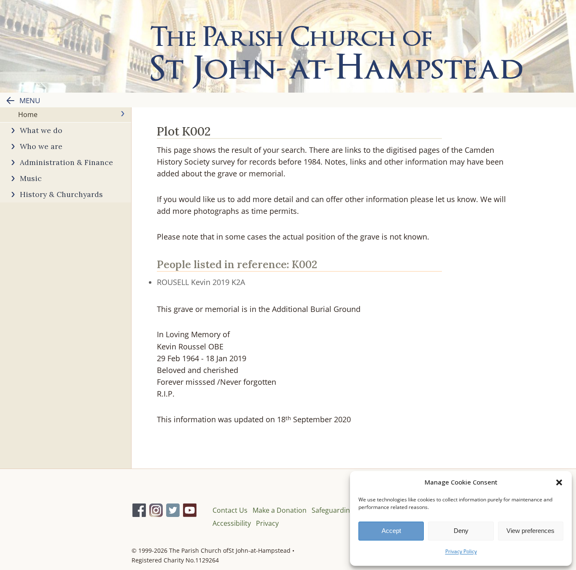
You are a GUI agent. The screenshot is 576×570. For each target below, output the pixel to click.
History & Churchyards (61, 194)
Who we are (41, 146)
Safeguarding (333, 510)
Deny (461, 530)
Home (28, 114)
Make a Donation (280, 510)
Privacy (267, 523)
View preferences (530, 530)
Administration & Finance (66, 162)
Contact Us (230, 510)
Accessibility (232, 523)
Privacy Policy (461, 551)
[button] (559, 482)
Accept (391, 530)
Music (31, 178)
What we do (41, 130)
